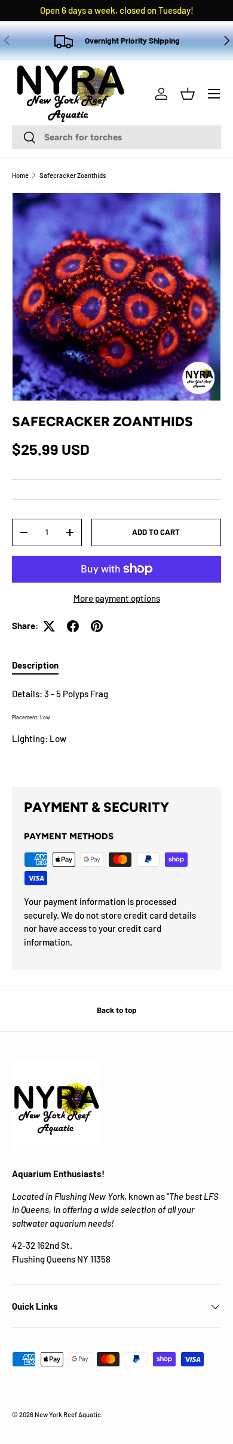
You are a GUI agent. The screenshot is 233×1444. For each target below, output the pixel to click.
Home (20, 175)
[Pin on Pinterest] (97, 626)
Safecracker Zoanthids (72, 175)
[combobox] (116, 137)
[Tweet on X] (49, 626)
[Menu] (214, 94)
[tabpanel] (116, 727)
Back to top (116, 1010)
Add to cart (156, 532)
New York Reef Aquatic (68, 1414)
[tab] (35, 665)
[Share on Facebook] (73, 626)
